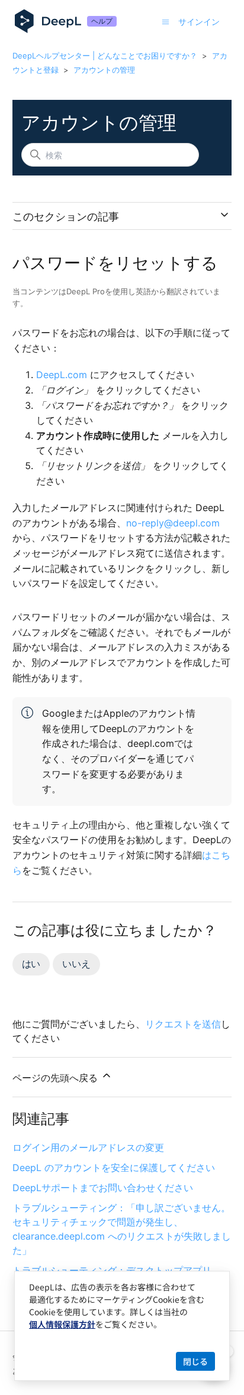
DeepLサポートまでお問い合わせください (102, 1188)
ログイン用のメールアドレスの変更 (88, 1147)
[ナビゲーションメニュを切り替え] (165, 21)
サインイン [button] (199, 22)
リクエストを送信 (183, 1024)
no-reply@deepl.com (173, 523)
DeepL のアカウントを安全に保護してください (113, 1167)
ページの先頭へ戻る (56, 1078)
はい (31, 964)
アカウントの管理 (104, 69)
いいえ (76, 964)
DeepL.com (61, 375)
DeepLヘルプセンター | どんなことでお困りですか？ (104, 55)
